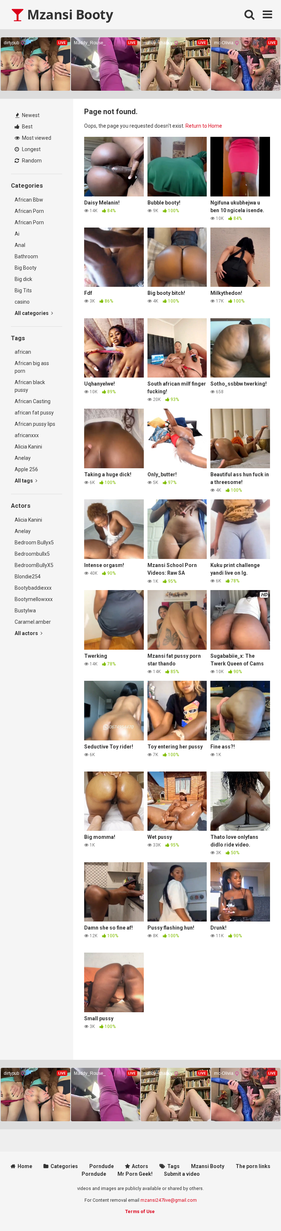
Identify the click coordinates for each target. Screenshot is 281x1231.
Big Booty (26, 268)
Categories (64, 1166)
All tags (24, 481)
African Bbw (29, 200)
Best (27, 127)
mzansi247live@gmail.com (168, 1200)
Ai (17, 234)
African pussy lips (35, 424)
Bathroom (26, 256)
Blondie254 (28, 576)
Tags (173, 1166)
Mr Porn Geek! (135, 1174)
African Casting (32, 401)
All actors (27, 633)
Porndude (101, 1166)
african (23, 352)
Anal (20, 245)
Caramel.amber (33, 622)
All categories (32, 313)
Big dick (23, 279)
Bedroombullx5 (32, 554)
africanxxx (27, 435)
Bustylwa (25, 610)
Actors (140, 1166)
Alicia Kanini (28, 447)
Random (31, 161)
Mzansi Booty (68, 14)
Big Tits (23, 290)
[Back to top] (256, 1208)
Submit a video (182, 1174)
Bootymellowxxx (34, 599)
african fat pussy (34, 413)
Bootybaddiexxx (33, 588)
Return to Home (204, 126)
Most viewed (36, 138)
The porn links (253, 1166)
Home (25, 1166)
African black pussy (30, 386)
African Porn (29, 211)
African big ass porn (32, 367)
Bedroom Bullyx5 (34, 542)
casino (22, 302)
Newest (30, 115)
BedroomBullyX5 (34, 565)
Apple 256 (26, 469)
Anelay (23, 458)
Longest (31, 149)
